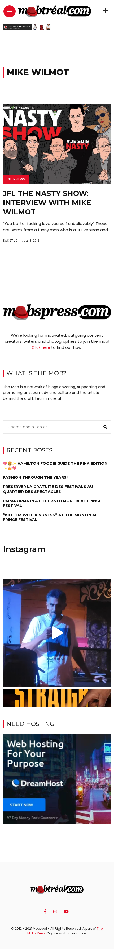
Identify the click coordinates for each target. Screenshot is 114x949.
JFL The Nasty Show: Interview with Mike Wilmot (47, 202)
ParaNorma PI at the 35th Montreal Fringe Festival (52, 503)
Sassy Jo (10, 241)
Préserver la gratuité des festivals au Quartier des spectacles (48, 489)
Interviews (16, 179)
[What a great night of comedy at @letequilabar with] (57, 633)
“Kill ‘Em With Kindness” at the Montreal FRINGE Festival (50, 517)
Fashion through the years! (35, 477)
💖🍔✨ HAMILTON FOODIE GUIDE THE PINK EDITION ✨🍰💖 (55, 466)
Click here (41, 347)
